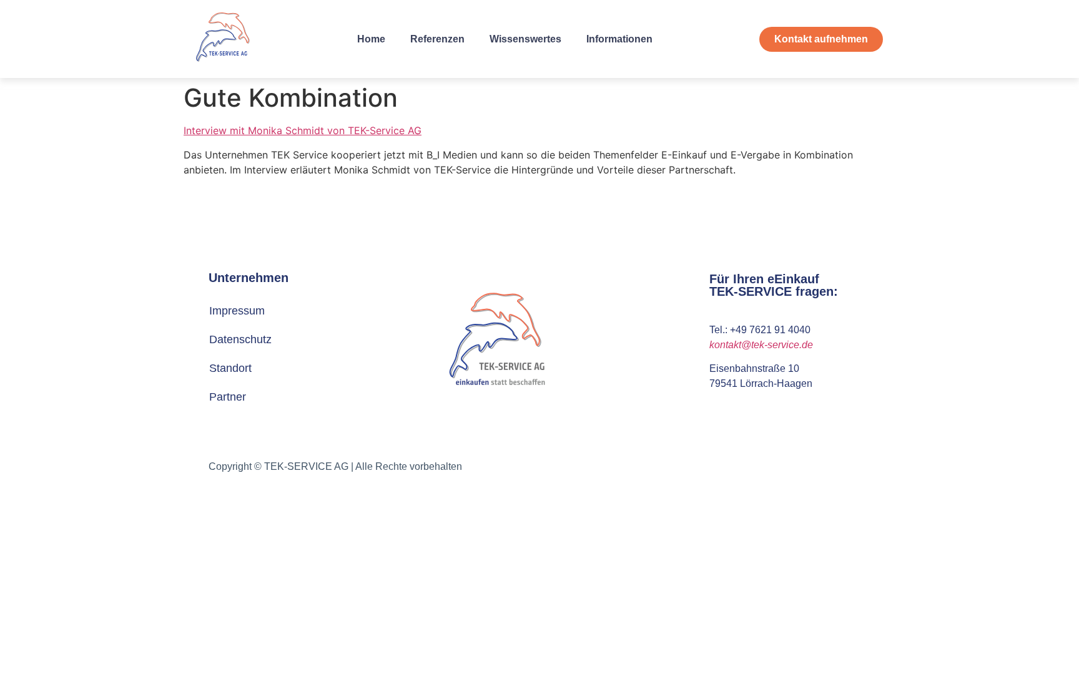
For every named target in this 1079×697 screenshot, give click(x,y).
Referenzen (437, 39)
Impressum (237, 311)
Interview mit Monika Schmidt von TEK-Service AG (302, 130)
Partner (227, 397)
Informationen (619, 39)
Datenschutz (240, 339)
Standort (230, 368)
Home (371, 39)
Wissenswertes (525, 39)
